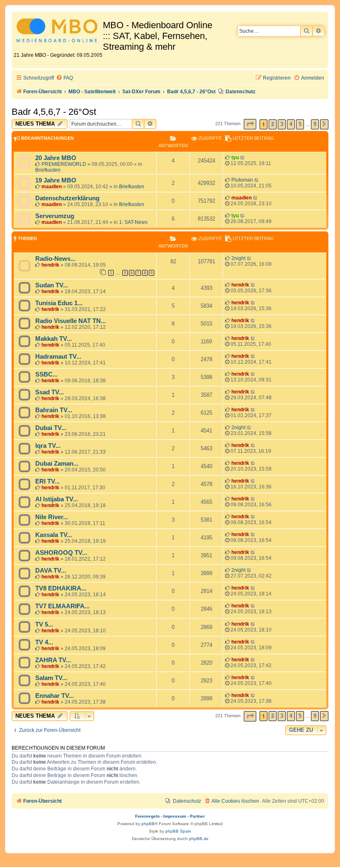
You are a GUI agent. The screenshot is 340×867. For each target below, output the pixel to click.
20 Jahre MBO (55, 158)
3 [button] (281, 124)
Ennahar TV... (54, 695)
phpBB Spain (178, 831)
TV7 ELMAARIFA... (62, 606)
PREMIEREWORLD (63, 164)
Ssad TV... (49, 392)
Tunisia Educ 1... (59, 303)
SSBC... (46, 374)
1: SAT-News (133, 222)
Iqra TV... (48, 445)
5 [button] (300, 124)
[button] (250, 124)
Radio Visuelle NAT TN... (70, 321)
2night (238, 258)
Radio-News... (55, 258)
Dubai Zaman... (56, 463)
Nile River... (51, 517)
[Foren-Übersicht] (58, 32)
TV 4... (44, 642)
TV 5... (44, 624)
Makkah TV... (53, 338)
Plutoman (242, 180)
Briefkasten (48, 170)
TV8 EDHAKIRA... (60, 588)
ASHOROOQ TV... (61, 552)
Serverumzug (54, 216)
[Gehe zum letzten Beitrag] (242, 157)
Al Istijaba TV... (56, 499)
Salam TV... (51, 678)
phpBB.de (199, 838)
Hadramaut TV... (58, 356)
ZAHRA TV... (53, 660)
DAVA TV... (50, 570)
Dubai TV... (50, 428)
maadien (51, 186)
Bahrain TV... (53, 410)
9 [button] (314, 124)
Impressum (174, 816)
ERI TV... (47, 481)
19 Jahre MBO (55, 180)
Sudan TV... (51, 285)
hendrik (50, 265)
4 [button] (290, 124)
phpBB (148, 823)
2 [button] (272, 124)
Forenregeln (147, 816)
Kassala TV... (53, 535)
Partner (197, 816)
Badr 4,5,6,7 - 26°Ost (54, 112)
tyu (235, 157)
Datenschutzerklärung (67, 198)
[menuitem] (64, 78)
